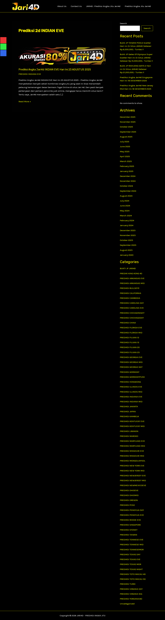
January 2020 (126, 255)
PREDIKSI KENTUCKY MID (132, 426)
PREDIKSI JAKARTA (129, 406)
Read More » (25, 101)
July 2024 (124, 200)
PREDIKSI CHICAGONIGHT (132, 313)
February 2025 (127, 166)
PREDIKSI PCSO (127, 505)
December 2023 (127, 230)
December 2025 (127, 117)
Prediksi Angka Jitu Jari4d (138, 6)
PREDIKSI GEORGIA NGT (131, 367)
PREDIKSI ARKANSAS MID (132, 283)
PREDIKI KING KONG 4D (131, 273)
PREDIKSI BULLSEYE (129, 288)
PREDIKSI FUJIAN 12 (129, 337)
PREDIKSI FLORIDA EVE (131, 327)
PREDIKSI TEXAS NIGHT (131, 569)
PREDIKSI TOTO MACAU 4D (133, 574)
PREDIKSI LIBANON (129, 431)
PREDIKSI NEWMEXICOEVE (133, 485)
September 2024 (128, 191)
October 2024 (126, 186)
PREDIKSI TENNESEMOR (132, 549)
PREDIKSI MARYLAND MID (132, 446)
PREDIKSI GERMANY (129, 372)
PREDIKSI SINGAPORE (130, 524)
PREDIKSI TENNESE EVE (131, 539)
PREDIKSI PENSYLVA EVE (132, 515)
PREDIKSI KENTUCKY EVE (132, 421)
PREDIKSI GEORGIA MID (131, 362)
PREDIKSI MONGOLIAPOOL (132, 460)
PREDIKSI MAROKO (129, 436)
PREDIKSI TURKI (127, 584)
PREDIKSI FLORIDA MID (131, 332)
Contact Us (76, 6)
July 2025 (124, 141)
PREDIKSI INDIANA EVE (30, 74)
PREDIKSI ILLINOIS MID (131, 391)
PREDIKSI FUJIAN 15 (129, 342)
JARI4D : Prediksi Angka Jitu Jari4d (103, 6)
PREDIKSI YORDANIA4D (131, 598)
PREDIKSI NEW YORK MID (132, 470)
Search (123, 23)
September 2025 (128, 131)
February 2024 (127, 220)
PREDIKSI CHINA (128, 322)
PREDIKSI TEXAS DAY (130, 554)
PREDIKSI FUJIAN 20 (130, 347)
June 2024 (125, 205)
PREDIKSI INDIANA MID (131, 401)
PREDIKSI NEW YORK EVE (132, 465)
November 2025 (127, 122)
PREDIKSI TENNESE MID (131, 544)
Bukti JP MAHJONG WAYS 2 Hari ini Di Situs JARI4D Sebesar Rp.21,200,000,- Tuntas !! (135, 69)
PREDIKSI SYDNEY (128, 529)
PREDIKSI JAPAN (128, 411)
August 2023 (126, 250)
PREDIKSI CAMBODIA (130, 298)
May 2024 (124, 210)
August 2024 (126, 196)
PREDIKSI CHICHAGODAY (132, 317)
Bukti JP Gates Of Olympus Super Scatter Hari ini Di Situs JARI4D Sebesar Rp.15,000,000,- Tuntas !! (136, 57)
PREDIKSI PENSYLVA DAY (132, 510)
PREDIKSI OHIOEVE (129, 490)
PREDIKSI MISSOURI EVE (132, 451)
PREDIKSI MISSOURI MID (132, 455)
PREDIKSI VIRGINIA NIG (131, 594)
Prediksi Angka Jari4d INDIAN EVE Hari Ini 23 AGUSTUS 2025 (55, 69)
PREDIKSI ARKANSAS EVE (132, 278)
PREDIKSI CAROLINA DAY (132, 303)
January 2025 (126, 171)
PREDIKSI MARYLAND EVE (132, 441)
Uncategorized (127, 603)
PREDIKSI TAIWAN (128, 534)
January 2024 (126, 225)
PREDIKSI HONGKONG (130, 382)
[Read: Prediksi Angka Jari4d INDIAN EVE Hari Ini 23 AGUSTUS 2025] (62, 55)
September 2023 (128, 245)
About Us (61, 6)
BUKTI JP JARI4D (128, 268)
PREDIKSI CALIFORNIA (130, 293)
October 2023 (126, 240)
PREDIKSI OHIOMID (129, 495)
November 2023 (128, 235)
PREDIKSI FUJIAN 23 (130, 352)
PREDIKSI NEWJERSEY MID (133, 480)
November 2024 (127, 181)
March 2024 (126, 215)
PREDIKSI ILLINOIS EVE (131, 386)
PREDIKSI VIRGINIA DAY (131, 589)
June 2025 (125, 146)
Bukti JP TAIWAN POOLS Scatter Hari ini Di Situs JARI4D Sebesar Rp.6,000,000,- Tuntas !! (135, 46)
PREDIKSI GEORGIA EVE (131, 357)
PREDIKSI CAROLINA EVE (132, 308)
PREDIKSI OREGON (129, 500)
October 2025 (126, 126)
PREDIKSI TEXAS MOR (130, 564)
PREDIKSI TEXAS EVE (130, 559)
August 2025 (126, 136)
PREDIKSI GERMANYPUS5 (132, 377)
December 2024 (127, 176)
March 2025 (126, 161)
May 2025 (124, 151)
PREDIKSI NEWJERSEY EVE (133, 475)
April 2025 (125, 156)
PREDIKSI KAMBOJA (129, 416)
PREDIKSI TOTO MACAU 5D (133, 579)
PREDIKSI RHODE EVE (130, 520)
